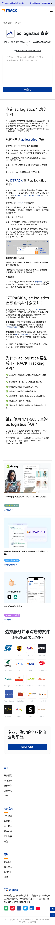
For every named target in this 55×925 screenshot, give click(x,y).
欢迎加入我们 (27, 746)
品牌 (6, 841)
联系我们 (8, 862)
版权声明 (8, 790)
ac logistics (29, 139)
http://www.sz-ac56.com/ (28, 50)
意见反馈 (8, 872)
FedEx (32, 195)
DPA (6, 795)
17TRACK (16, 180)
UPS (25, 195)
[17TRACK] (9, 10)
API (16, 334)
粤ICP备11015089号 (27, 922)
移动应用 (38, 281)
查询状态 (8, 826)
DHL (39, 195)
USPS (17, 195)
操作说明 (8, 816)
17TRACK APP (12, 327)
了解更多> (46, 3)
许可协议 (8, 780)
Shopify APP (24, 334)
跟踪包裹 (8, 836)
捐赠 (6, 877)
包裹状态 (8, 821)
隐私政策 (8, 785)
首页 (4, 23)
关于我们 (8, 775)
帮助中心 (8, 867)
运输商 (10, 23)
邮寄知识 (8, 831)
